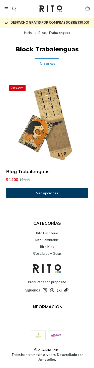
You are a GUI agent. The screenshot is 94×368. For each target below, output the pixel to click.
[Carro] (87, 9)
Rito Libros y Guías (47, 253)
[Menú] (6, 9)
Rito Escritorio (47, 233)
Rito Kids (47, 246)
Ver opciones (47, 193)
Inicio (28, 33)
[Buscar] (14, 9)
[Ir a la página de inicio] (50, 9)
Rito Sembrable (47, 240)
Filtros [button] (49, 64)
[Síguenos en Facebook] (52, 290)
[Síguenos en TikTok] (66, 290)
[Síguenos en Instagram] (44, 290)
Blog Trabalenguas (28, 171)
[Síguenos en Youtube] (59, 290)
